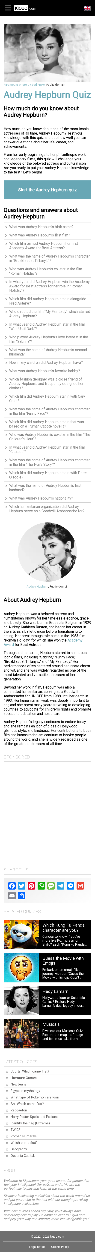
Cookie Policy (60, 1247)
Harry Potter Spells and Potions (34, 1117)
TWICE (16, 1130)
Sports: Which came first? (30, 1071)
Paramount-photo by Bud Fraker (25, 84)
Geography (19, 1149)
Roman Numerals (24, 1136)
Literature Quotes (24, 1078)
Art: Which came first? (27, 1104)
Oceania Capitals (23, 1156)
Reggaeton (19, 1110)
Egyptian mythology (25, 1091)
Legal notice (37, 1247)
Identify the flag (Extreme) (30, 1123)
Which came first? (24, 1143)
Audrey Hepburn (37, 586)
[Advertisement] (47, 813)
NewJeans (18, 1084)
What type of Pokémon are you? (35, 1097)
